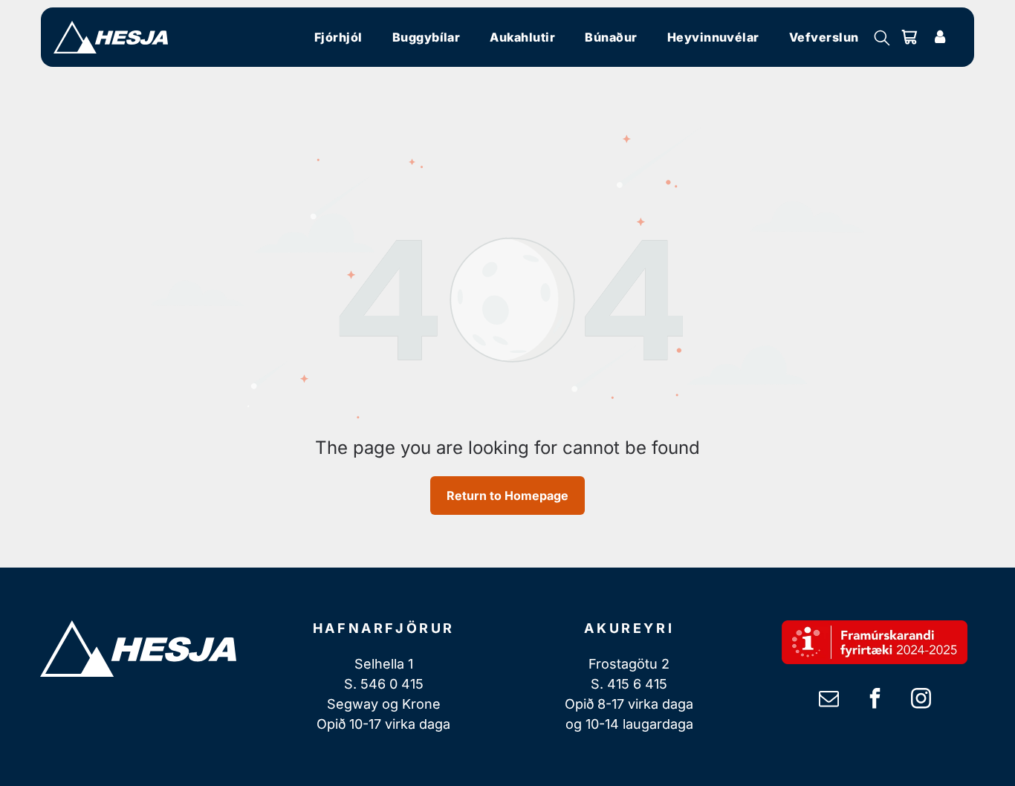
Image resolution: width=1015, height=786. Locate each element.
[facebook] (874, 700)
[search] (882, 39)
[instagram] (920, 700)
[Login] (940, 37)
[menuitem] (338, 37)
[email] (828, 700)
